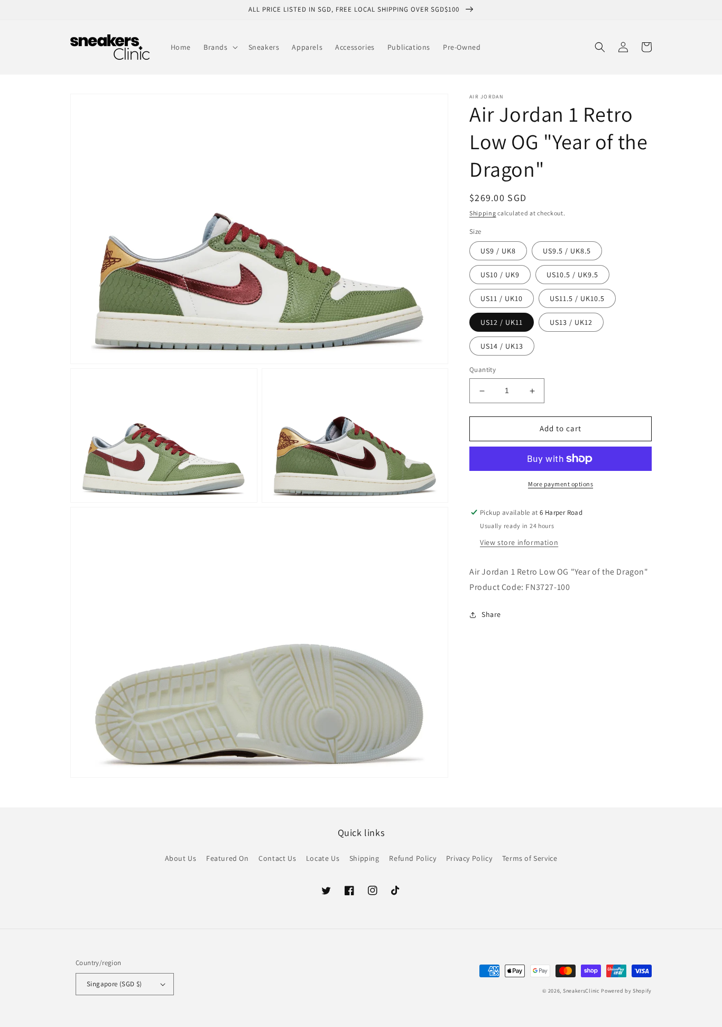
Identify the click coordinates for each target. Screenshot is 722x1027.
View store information (519, 542)
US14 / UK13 (501, 346)
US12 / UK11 (501, 323)
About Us (181, 858)
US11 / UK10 (501, 299)
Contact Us (277, 858)
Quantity (482, 370)
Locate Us (322, 858)
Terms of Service (530, 858)
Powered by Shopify (626, 990)
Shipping (482, 213)
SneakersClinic (581, 990)
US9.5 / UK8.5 (567, 251)
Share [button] (491, 615)
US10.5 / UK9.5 (572, 275)
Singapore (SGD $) (114, 983)
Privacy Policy (469, 858)
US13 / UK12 (571, 323)
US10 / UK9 (500, 275)
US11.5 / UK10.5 (577, 299)
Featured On (227, 858)
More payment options (560, 484)
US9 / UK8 (498, 251)
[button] (219, 47)
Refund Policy (412, 858)
